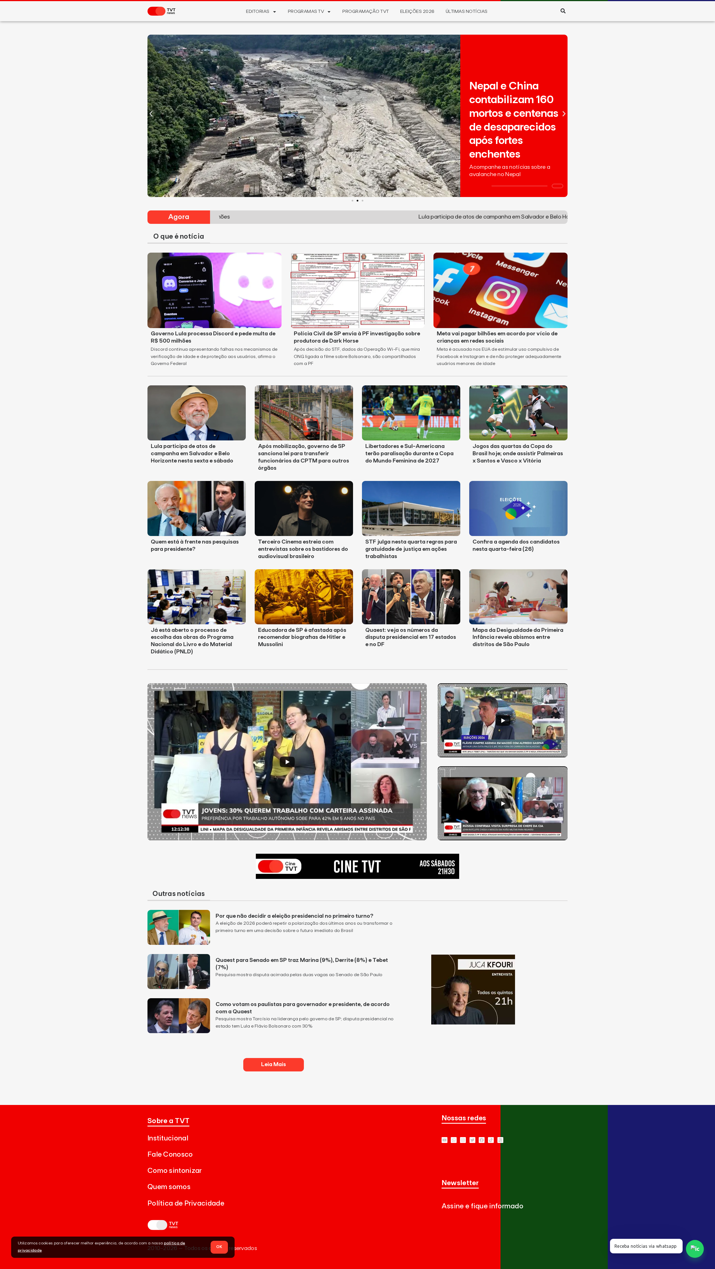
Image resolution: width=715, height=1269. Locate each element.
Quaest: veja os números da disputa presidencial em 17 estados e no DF (410, 637)
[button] (563, 10)
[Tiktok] (491, 1140)
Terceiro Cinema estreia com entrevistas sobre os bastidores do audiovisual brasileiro (303, 549)
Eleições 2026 (417, 11)
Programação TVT (365, 11)
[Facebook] (482, 1140)
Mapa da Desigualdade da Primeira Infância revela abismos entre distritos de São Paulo (518, 637)
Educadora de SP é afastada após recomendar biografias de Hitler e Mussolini (302, 637)
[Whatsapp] (454, 1140)
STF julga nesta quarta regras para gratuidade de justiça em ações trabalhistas (411, 549)
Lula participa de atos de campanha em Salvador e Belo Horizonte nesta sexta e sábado (192, 453)
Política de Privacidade (185, 1203)
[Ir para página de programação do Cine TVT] (357, 877)
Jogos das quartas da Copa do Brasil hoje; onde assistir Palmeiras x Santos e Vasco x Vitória (518, 453)
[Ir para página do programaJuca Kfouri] (473, 1023)
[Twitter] (472, 1140)
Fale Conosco (170, 1154)
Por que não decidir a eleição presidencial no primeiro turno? (294, 916)
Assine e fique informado (482, 1206)
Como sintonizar (174, 1170)
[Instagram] (463, 1140)
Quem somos (168, 1186)
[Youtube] (444, 1140)
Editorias (257, 11)
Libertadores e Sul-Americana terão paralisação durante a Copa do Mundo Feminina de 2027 (409, 453)
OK (219, 1247)
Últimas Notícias (467, 11)
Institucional (167, 1138)
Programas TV (306, 11)
